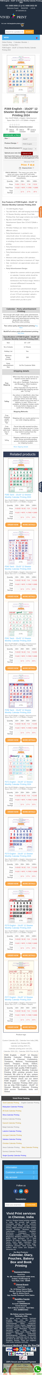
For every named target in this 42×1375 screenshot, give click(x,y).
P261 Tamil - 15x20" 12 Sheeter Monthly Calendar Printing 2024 (18, 639)
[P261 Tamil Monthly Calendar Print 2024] (21, 619)
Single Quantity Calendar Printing (14, 1155)
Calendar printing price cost (18, 1048)
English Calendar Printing (30, 1103)
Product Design (11, 143)
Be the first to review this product (21, 127)
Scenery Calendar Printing (12, 1151)
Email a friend (33, 129)
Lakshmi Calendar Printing (12, 1131)
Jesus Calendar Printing (11, 1147)
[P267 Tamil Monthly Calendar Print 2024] (21, 475)
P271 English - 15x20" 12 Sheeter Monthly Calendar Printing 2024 (19, 783)
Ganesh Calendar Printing (12, 1123)
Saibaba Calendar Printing (12, 1139)
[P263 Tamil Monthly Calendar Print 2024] (21, 547)
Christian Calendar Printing (12, 1143)
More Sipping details (21, 447)
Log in (33, 8)
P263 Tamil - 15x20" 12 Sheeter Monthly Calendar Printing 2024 (18, 567)
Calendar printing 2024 (19, 1046)
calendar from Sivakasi (19, 1043)
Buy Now (21, 333)
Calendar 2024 (9, 1051)
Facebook (15, 1191)
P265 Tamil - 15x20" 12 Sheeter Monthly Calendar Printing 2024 (18, 496)
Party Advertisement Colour (15, 148)
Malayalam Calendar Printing (13, 1107)
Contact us (40, 212)
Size (6, 138)
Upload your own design (14, 153)
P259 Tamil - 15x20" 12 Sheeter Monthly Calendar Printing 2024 (18, 711)
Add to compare (22, 129)
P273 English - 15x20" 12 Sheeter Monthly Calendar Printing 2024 (19, 855)
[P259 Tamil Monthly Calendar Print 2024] (21, 691)
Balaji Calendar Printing (11, 1127)
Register (24, 8)
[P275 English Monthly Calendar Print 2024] (21, 906)
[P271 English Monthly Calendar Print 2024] (21, 762)
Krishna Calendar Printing (12, 1119)
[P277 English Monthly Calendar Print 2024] (21, 978)
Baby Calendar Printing (30, 1147)
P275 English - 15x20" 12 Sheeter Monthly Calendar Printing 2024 (19, 926)
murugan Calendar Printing (12, 1135)
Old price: (27, 162)
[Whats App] (37, 1369)
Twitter (21, 1191)
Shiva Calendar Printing (11, 1115)
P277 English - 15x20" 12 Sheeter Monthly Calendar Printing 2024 (19, 998)
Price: (24, 165)
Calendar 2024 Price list (27, 1051)
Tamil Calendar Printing (11, 1103)
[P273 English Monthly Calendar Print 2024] (21, 834)
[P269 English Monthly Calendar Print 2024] (25, 99)
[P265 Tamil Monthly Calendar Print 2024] (16, 99)
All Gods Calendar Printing (12, 1111)
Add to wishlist (11, 130)
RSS (26, 1191)
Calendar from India (27, 1040)
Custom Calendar (9, 1040)
